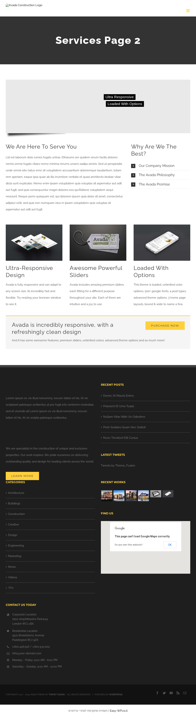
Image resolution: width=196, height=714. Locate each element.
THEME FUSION (56, 694)
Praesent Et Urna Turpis (118, 406)
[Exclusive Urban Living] (131, 496)
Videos (12, 577)
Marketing (14, 556)
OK (170, 544)
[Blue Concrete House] (143, 496)
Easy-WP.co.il (118, 710)
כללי (10, 588)
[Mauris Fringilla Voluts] (168, 494)
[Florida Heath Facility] (106, 496)
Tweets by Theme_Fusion (118, 465)
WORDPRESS (115, 694)
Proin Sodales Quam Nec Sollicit (124, 427)
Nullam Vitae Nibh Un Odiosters (124, 416)
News (12, 567)
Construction (16, 514)
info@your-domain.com (26, 653)
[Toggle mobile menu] (188, 11)
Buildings (14, 503)
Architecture (16, 493)
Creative (13, 524)
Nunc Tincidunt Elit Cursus (120, 438)
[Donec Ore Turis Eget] (155, 494)
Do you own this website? (129, 544)
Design (12, 535)
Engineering (16, 545)
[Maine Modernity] (119, 496)
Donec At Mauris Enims (118, 395)
